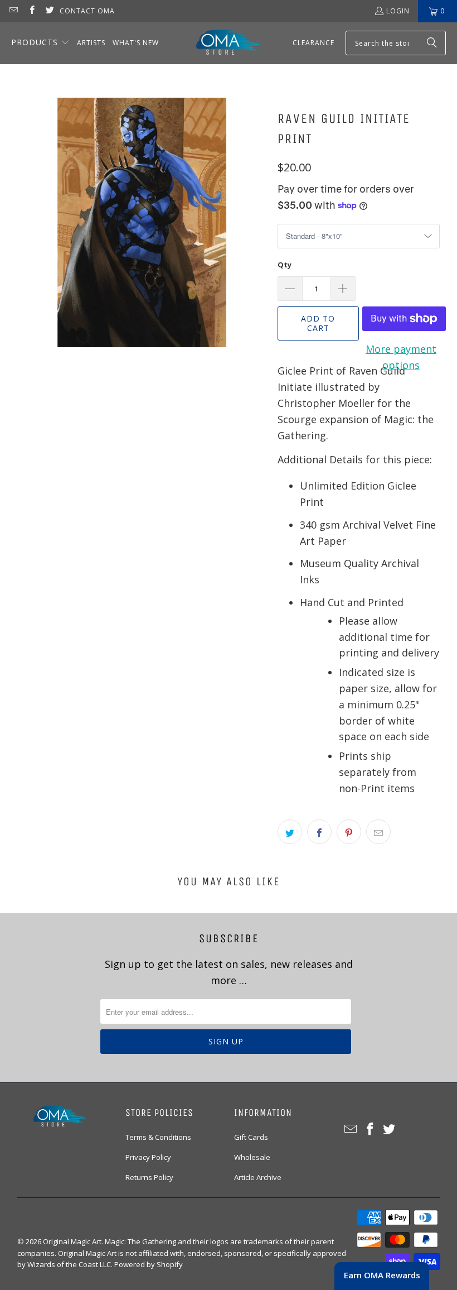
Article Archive (257, 1177)
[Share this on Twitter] (290, 831)
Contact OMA (87, 11)
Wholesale (252, 1157)
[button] (40, 43)
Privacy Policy (148, 1157)
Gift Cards (251, 1137)
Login (398, 11)
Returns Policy (149, 1177)
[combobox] (396, 43)
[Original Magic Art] (221, 43)
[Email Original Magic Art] (13, 11)
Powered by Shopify (148, 1264)
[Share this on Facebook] (319, 831)
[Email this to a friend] (378, 831)
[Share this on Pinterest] (349, 831)
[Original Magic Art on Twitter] (49, 11)
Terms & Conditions (158, 1137)
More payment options (401, 357)
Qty (284, 265)
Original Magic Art (72, 1241)
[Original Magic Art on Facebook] (31, 11)
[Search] (432, 43)
